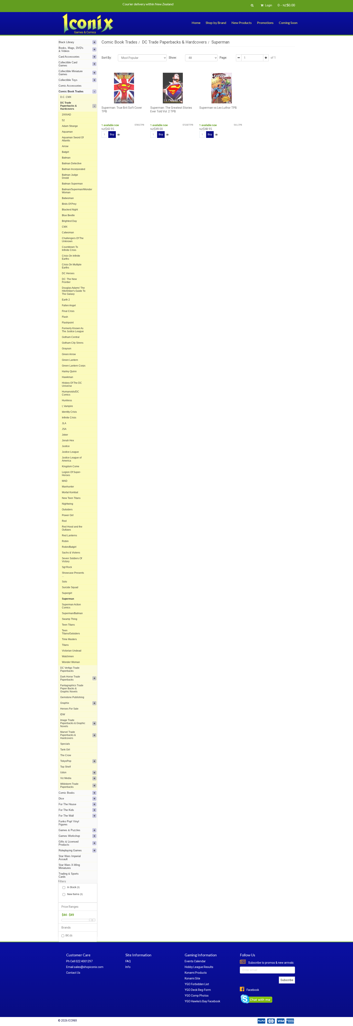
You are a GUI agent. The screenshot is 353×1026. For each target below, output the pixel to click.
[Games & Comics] (87, 23)
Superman (68, 598)
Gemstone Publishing (72, 697)
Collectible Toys (68, 80)
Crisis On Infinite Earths (71, 257)
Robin (65, 541)
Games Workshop (69, 835)
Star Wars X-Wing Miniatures (69, 866)
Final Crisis (68, 311)
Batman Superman (72, 183)
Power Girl (68, 515)
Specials (65, 743)
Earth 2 (66, 299)
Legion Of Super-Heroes (71, 474)
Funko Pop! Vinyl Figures (69, 823)
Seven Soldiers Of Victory (72, 560)
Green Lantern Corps (73, 365)
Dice (61, 798)
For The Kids (66, 809)
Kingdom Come (70, 466)
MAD (64, 480)
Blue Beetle (68, 215)
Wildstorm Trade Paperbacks (69, 785)
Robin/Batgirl (69, 546)
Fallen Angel (69, 305)
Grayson (66, 348)
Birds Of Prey (69, 203)
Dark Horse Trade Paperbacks (70, 678)
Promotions (265, 23)
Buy (112, 134)
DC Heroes (68, 273)
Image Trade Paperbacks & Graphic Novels (72, 723)
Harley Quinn (69, 371)
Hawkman (67, 377)
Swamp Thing (69, 619)
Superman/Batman (72, 613)
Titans (65, 645)
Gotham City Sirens (72, 342)
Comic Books (67, 792)
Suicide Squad (70, 587)
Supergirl (67, 593)
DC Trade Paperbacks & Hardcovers (68, 105)
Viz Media (65, 778)
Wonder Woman (71, 662)
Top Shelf (65, 766)
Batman (66, 157)
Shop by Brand (216, 23)
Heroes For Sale (69, 708)
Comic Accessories (70, 85)
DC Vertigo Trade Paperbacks (69, 669)
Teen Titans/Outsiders (71, 632)
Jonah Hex (68, 440)
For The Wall (66, 815)
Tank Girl (65, 749)
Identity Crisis (69, 411)
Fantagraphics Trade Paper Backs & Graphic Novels (71, 688)
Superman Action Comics (71, 606)
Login (268, 5)
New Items (75, 894)
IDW (62, 714)
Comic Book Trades (71, 91)
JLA (64, 423)
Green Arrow (69, 354)
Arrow (65, 146)
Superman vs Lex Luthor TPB (218, 107)
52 (63, 120)
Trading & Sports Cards (69, 875)
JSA (64, 429)
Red (64, 521)
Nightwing (67, 503)
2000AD (66, 114)
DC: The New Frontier (69, 281)
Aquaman (67, 131)
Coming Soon (288, 23)
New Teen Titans (71, 498)
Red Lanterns (69, 535)
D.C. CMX (65, 97)
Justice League (70, 451)
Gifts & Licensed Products (68, 843)
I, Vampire (67, 406)
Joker (65, 434)
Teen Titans (68, 624)
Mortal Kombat (70, 492)
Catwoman (68, 232)
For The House (67, 804)
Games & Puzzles (69, 830)
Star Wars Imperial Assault (70, 858)
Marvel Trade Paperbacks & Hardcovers (68, 735)
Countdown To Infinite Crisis (70, 248)
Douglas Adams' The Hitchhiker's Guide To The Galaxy (73, 290)
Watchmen (68, 656)
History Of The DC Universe (72, 384)
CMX (64, 226)
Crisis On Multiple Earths (72, 266)
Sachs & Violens (71, 552)
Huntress (67, 400)
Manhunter (68, 486)
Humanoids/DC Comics (70, 393)
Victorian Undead (71, 650)
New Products (241, 23)
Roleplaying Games (70, 850)
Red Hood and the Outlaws (72, 528)
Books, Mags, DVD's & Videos (71, 49)
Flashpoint (68, 322)
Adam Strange (70, 126)
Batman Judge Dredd (70, 176)
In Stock (73, 887)
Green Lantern (70, 360)
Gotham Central (70, 337)
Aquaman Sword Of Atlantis (73, 139)
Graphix (64, 703)
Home (196, 23)
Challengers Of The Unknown (73, 240)
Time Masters (69, 639)
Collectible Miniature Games (71, 73)
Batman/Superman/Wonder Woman (77, 191)
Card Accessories (69, 56)
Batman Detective (72, 163)
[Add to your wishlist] (118, 134)
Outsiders (67, 509)
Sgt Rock (67, 567)
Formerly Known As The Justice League (73, 330)
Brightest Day (69, 221)
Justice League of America (72, 459)
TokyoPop (65, 761)
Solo (64, 581)
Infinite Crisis (69, 417)
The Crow (65, 755)
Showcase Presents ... (73, 574)
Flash (65, 316)
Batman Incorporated (73, 169)
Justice (66, 446)
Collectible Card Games (68, 64)
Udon (63, 772)
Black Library (66, 42)
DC (69, 935)
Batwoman (68, 198)
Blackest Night (70, 209)
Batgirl (65, 152)
